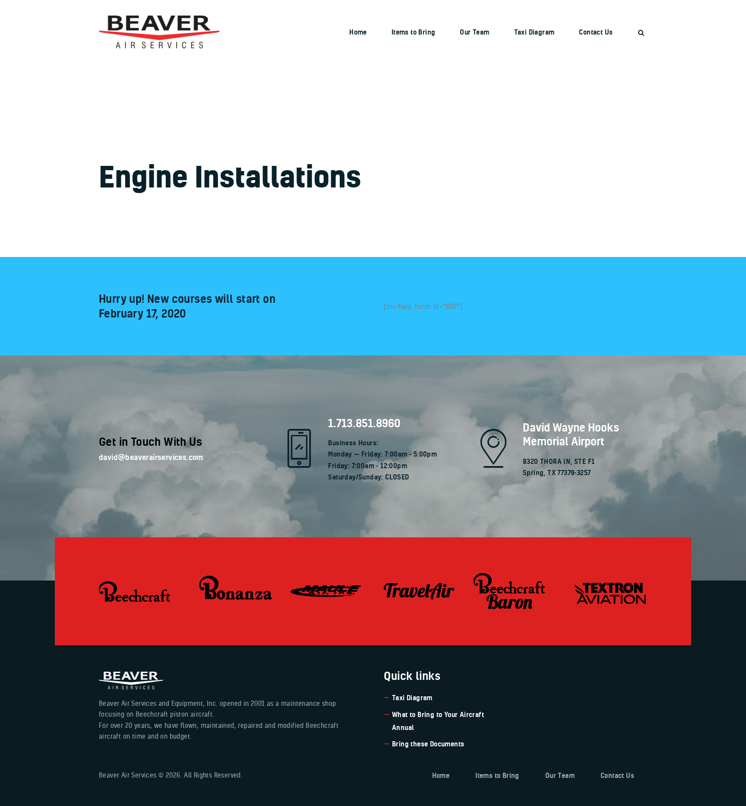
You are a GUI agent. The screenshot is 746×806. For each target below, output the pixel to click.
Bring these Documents (428, 743)
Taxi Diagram (412, 697)
